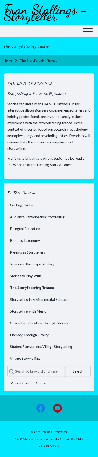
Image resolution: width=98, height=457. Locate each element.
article (37, 158)
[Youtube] (57, 408)
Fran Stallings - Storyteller (45, 12)
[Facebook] (40, 408)
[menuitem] (49, 205)
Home (8, 60)
